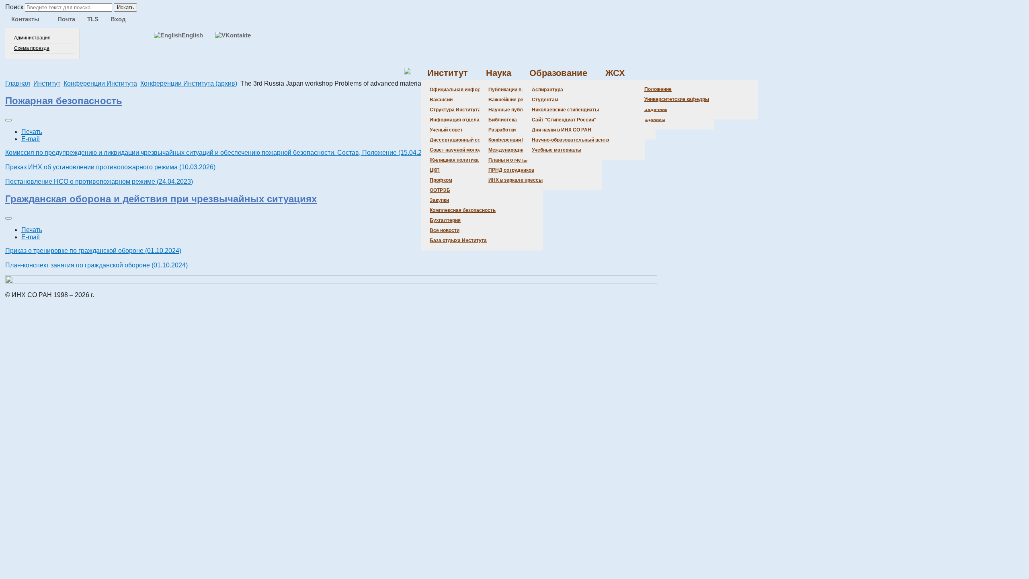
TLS (92, 19)
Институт (447, 73)
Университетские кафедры (676, 99)
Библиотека (502, 120)
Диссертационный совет (459, 140)
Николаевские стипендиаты (565, 110)
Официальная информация (462, 89)
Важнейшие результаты (517, 100)
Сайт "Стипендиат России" (564, 120)
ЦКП (435, 170)
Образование (558, 73)
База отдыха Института (458, 240)
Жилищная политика (454, 160)
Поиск (14, 7)
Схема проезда (31, 48)
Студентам (545, 100)
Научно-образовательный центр (570, 140)
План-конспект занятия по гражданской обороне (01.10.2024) (96, 265)
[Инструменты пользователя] (8, 120)
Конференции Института (517, 140)
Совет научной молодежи (460, 150)
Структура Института (455, 110)
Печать (31, 131)
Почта (66, 19)
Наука (498, 73)
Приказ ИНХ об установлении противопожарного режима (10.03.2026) (110, 167)
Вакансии (441, 100)
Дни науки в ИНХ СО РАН (561, 130)
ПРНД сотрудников (511, 170)
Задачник (655, 109)
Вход (118, 19)
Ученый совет (446, 130)
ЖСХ (615, 73)
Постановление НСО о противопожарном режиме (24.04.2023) (99, 181)
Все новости (444, 230)
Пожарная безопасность (63, 100)
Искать (125, 7)
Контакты (25, 19)
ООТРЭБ (440, 190)
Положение (658, 89)
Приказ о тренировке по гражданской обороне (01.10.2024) (93, 250)
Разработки (502, 130)
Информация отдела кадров (464, 120)
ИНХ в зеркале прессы (515, 180)
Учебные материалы (556, 150)
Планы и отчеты (507, 160)
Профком (441, 180)
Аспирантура (547, 89)
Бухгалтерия (445, 220)
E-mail (30, 139)
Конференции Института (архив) (188, 83)
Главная (17, 83)
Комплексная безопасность (463, 210)
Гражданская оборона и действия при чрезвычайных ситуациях (161, 198)
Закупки (439, 200)
